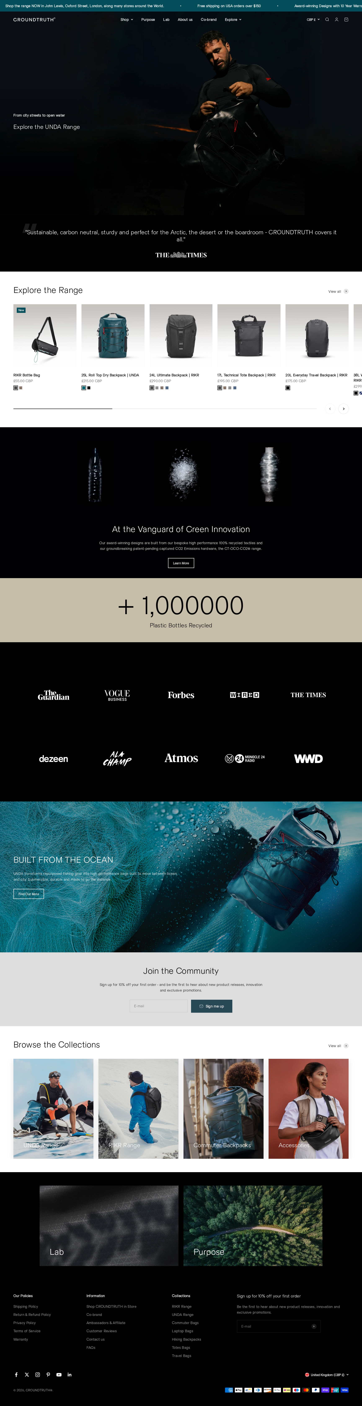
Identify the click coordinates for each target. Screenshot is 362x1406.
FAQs (91, 1347)
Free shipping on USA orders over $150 (174, 6)
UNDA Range (182, 1314)
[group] (181, 113)
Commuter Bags (185, 1323)
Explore (231, 19)
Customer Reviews (102, 1331)
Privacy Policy (24, 1323)
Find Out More (28, 894)
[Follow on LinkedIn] (69, 1375)
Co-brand (209, 19)
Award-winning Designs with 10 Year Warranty (276, 6)
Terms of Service (26, 1331)
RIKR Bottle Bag (26, 375)
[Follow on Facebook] (16, 1375)
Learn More (181, 563)
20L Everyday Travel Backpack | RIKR (316, 375)
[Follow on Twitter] (27, 1375)
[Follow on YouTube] (59, 1375)
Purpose (148, 19)
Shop (125, 19)
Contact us (96, 1339)
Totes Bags (181, 1347)
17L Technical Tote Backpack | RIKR (246, 375)
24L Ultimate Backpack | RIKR (174, 375)
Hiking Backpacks (186, 1339)
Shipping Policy (25, 1306)
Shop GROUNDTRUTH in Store (112, 1306)
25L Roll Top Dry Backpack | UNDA (110, 375)
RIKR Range (181, 1306)
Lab (166, 19)
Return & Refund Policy (32, 1314)
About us (185, 19)
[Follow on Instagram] (37, 1375)
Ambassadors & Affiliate (106, 1323)
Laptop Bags (182, 1331)
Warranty (20, 1339)
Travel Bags (181, 1355)
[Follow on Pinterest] (48, 1375)
